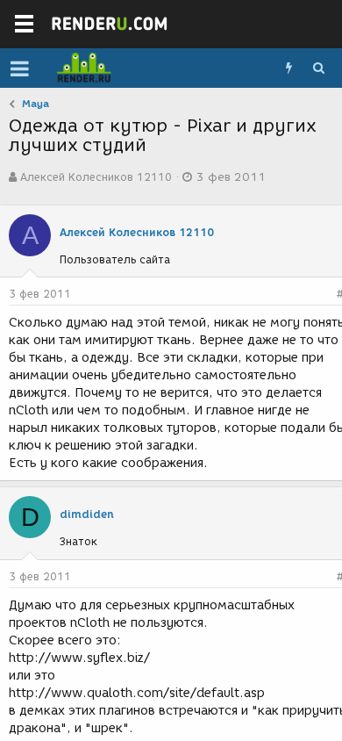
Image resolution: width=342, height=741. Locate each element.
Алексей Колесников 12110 (96, 176)
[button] (20, 68)
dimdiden (87, 514)
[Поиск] (318, 68)
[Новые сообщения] (288, 68)
